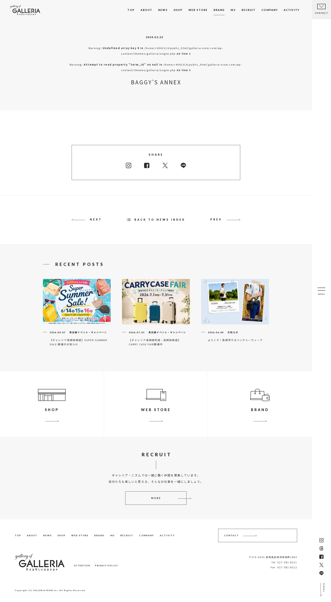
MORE (156, 498)
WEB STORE (198, 10)
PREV (216, 219)
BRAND (219, 10)
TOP (130, 10)
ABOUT (146, 10)
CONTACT (231, 535)
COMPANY (269, 10)
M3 (233, 10)
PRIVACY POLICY (106, 565)
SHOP (178, 10)
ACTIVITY (291, 10)
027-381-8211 (287, 562)
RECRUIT (249, 10)
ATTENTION (82, 565)
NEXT (96, 219)
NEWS (162, 10)
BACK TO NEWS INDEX (159, 219)
